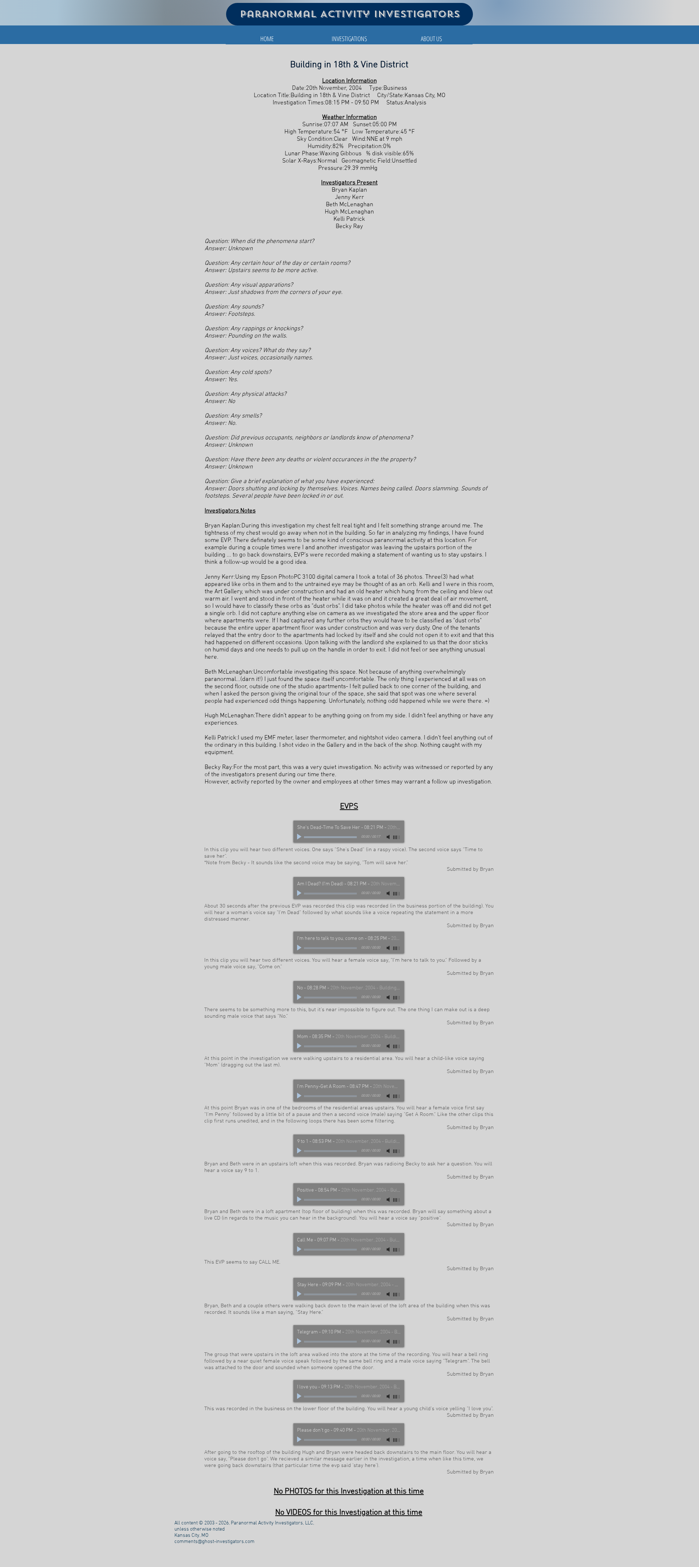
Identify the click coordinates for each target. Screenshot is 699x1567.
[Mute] (388, 837)
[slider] (396, 837)
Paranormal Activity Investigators (350, 14)
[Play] (300, 837)
